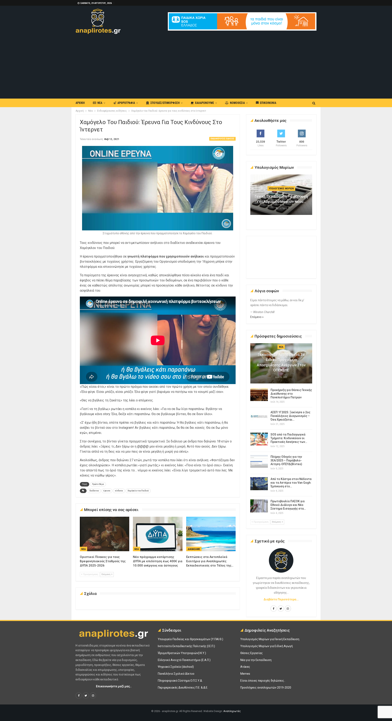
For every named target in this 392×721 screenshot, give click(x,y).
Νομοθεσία (237, 102)
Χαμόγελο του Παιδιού (138, 491)
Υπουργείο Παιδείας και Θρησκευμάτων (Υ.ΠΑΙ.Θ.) (190, 639)
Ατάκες (245, 666)
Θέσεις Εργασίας (251, 653)
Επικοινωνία (268, 102)
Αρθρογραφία (126, 102)
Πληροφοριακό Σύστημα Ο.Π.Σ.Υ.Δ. (180, 680)
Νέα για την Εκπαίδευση (256, 660)
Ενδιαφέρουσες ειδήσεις (222, 139)
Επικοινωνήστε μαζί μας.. (113, 686)
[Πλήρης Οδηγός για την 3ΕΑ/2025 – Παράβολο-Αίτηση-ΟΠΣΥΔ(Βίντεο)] (259, 461)
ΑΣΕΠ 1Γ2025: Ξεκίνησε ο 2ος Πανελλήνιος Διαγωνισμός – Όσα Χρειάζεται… (290, 416)
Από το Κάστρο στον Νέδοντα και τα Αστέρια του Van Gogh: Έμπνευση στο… (291, 482)
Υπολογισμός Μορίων (281, 188)
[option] (281, 196)
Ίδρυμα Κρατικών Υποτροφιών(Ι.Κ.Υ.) (182, 653)
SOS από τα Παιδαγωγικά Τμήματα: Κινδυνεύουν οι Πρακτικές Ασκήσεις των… (289, 438)
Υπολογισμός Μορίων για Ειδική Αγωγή (266, 646)
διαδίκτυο (94, 491)
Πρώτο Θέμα (98, 484)
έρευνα (107, 491)
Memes (245, 673)
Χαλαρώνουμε (204, 102)
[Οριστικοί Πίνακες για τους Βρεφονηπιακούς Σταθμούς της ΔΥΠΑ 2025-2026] (104, 534)
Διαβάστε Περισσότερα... (281, 599)
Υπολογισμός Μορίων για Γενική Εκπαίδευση (269, 639)
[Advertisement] (196, 64)
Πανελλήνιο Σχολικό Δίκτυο (176, 673)
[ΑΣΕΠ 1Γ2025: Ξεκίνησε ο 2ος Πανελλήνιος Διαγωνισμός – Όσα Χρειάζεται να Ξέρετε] (259, 416)
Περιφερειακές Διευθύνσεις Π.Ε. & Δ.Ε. (183, 687)
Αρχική (80, 102)
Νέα (99, 102)
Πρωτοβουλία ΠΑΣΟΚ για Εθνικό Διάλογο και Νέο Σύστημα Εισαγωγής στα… (288, 505)
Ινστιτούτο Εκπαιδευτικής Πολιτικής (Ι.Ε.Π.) (186, 646)
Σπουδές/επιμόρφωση (165, 102)
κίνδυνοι (119, 491)
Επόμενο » (257, 317)
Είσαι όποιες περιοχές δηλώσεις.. (262, 680)
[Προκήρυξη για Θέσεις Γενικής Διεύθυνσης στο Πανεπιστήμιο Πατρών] (259, 394)
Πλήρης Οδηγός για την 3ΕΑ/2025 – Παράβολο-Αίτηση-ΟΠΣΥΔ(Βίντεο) (286, 460)
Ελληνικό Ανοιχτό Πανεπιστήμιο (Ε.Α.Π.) (184, 660)
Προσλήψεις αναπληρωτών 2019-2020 (265, 687)
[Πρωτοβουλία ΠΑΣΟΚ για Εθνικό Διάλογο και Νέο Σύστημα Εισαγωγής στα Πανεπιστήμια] (259, 505)
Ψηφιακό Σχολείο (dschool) (176, 666)
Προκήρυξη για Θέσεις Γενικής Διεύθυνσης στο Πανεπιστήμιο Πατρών (291, 393)
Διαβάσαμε (194, 549)
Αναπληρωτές (232, 711)
